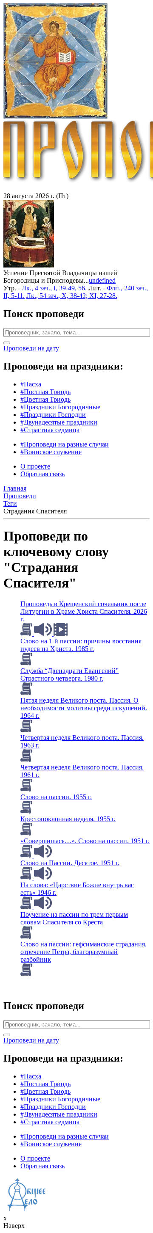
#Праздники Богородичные (60, 407)
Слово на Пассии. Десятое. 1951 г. (69, 862)
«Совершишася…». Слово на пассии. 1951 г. (85, 840)
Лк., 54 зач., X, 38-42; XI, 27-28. (71, 295)
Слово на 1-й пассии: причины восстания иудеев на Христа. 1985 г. (81, 644)
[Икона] (28, 265)
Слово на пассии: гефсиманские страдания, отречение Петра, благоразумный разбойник (83, 952)
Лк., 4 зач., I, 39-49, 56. (54, 288)
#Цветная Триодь (45, 399)
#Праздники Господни (53, 414)
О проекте (35, 466)
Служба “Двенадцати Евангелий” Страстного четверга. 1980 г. (69, 674)
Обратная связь (42, 473)
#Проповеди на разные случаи (64, 444)
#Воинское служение (51, 451)
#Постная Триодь (45, 391)
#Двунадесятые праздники (58, 422)
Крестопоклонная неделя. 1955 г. (68, 818)
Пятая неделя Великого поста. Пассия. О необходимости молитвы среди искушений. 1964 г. (83, 708)
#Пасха (30, 384)
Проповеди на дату (31, 348)
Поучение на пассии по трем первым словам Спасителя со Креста (74, 918)
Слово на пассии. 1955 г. (56, 796)
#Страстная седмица (49, 429)
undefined (102, 280)
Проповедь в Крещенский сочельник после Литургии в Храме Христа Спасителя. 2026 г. (83, 611)
